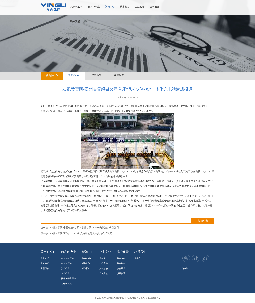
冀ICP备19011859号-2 (150, 298)
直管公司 (65, 273)
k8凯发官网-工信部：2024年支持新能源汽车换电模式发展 (81, 233)
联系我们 (75, 21)
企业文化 (139, 6)
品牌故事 (121, 263)
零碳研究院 (66, 283)
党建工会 (103, 258)
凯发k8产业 (94, 6)
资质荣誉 (45, 263)
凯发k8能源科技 (68, 258)
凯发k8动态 (74, 75)
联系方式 (138, 258)
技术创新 (125, 6)
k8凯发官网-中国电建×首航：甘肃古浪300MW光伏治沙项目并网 (84, 227)
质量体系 (121, 273)
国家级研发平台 (68, 278)
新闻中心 (110, 6)
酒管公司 (65, 268)
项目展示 (121, 268)
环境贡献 (103, 273)
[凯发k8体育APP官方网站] (53, 7)
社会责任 (103, 263)
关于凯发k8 (76, 6)
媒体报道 (119, 75)
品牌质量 (154, 6)
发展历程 (45, 268)
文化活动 (103, 268)
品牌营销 (121, 258)
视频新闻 (96, 75)
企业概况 (45, 258)
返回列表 (203, 220)
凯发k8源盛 (66, 263)
